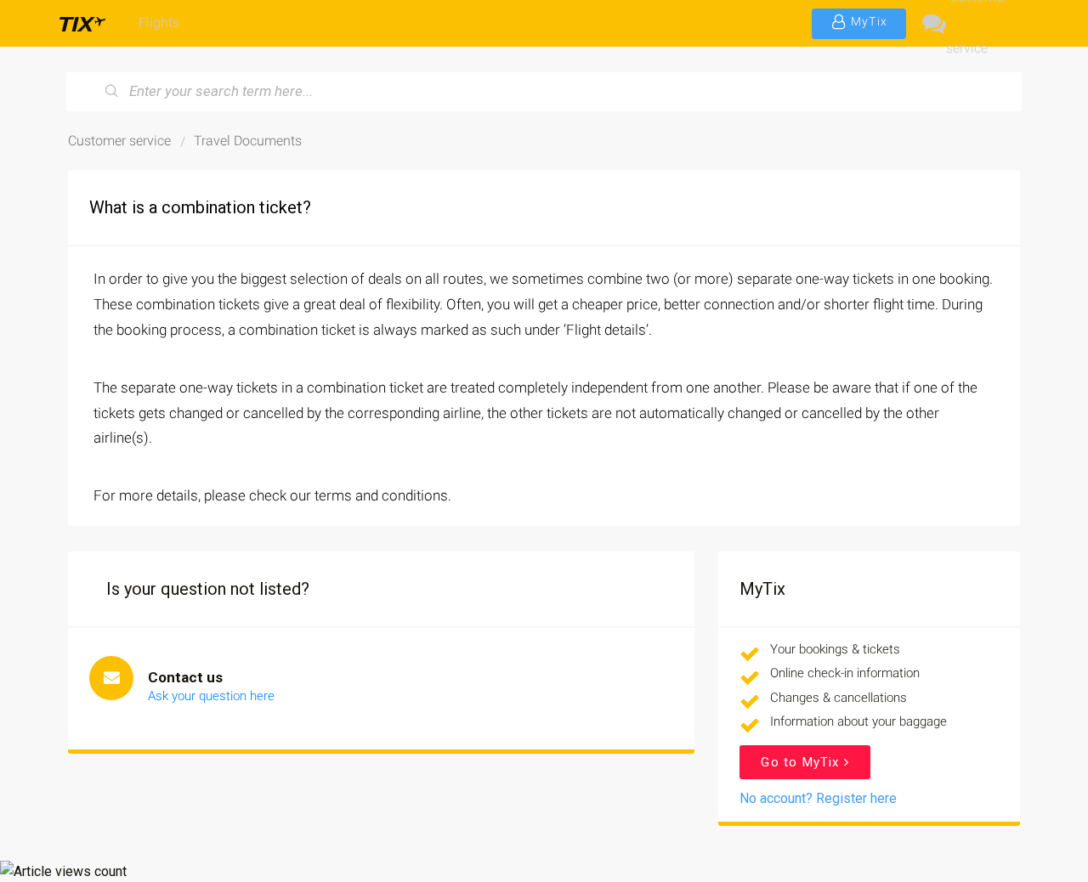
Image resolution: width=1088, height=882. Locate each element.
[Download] (512, 216)
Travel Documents (248, 141)
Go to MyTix (802, 762)
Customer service (976, 23)
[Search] (112, 92)
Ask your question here (211, 696)
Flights (159, 22)
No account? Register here (818, 798)
